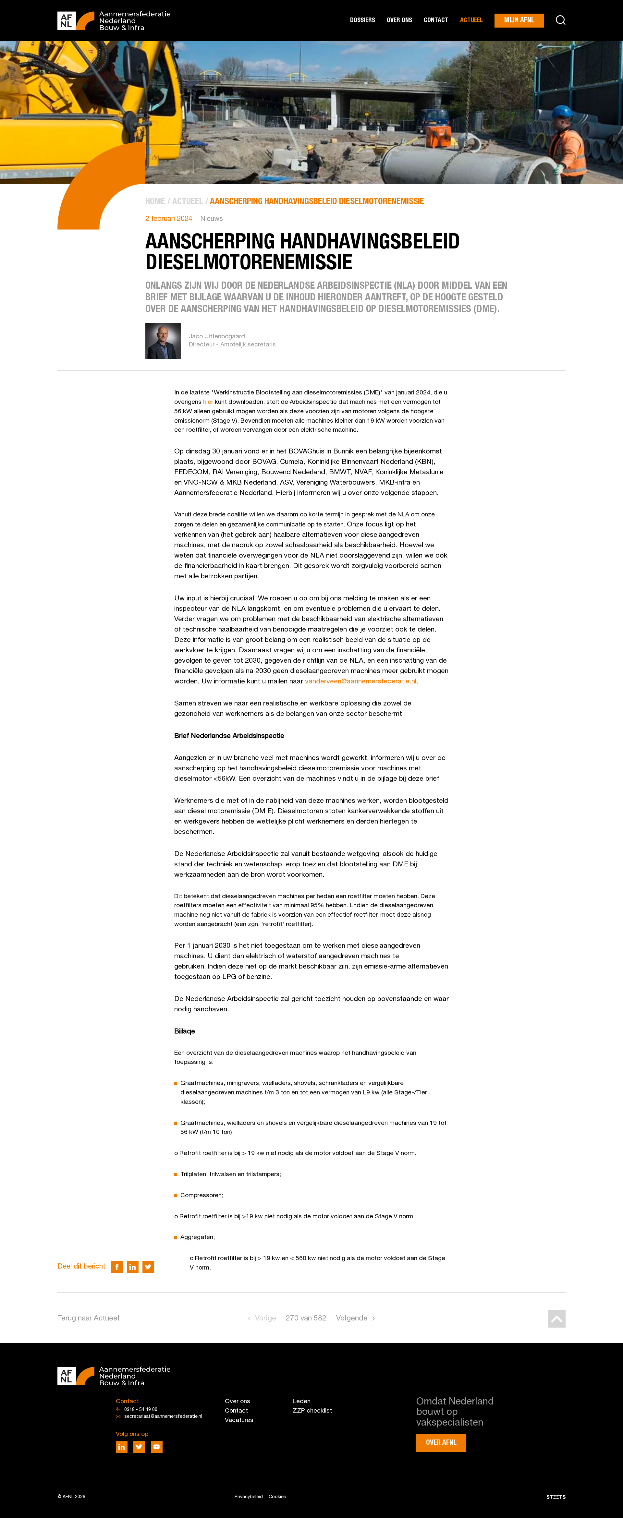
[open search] (561, 20)
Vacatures (239, 1420)
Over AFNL (441, 1443)
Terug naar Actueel (88, 1318)
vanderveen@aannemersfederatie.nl (360, 682)
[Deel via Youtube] (157, 1447)
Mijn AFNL (519, 21)
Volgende (352, 1318)
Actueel (471, 20)
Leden (302, 1401)
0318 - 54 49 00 (140, 1410)
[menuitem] (155, 202)
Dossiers (362, 20)
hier (208, 402)
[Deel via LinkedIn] (133, 1267)
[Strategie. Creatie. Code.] (483, 1497)
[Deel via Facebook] (117, 1267)
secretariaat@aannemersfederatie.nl (163, 1417)
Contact (436, 20)
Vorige (265, 1318)
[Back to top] (557, 1319)
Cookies (277, 1497)
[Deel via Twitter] (148, 1267)
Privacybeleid (249, 1497)
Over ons (399, 20)
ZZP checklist (312, 1411)
